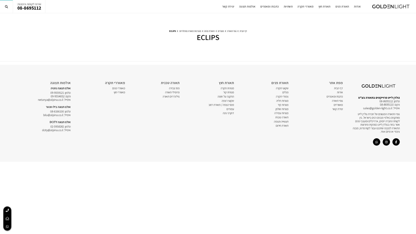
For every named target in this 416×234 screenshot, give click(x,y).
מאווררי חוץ (119, 92)
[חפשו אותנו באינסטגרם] (386, 142)
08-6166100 (57, 111)
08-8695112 (29, 8)
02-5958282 (57, 126)
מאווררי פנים (118, 88)
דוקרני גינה (228, 113)
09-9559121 (57, 93)
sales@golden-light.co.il (377, 108)
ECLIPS (172, 31)
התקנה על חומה (226, 96)
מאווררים (338, 105)
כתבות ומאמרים (335, 96)
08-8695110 (387, 104)
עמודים (230, 109)
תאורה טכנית (281, 117)
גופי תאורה (337, 101)
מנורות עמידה (281, 113)
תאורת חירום (282, 125)
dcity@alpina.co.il (52, 130)
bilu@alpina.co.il (53, 115)
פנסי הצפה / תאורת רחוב (221, 105)
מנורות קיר (283, 105)
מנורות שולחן (282, 109)
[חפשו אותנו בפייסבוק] (396, 142)
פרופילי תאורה (172, 92)
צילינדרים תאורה (171, 96)
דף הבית (338, 88)
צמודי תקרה (282, 96)
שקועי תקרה (282, 88)
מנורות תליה (282, 101)
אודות (340, 92)
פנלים (285, 92)
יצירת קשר (337, 109)
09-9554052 (58, 96)
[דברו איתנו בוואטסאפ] (376, 142)
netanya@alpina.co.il (50, 100)
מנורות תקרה (227, 88)
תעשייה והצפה (281, 121)
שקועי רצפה (228, 101)
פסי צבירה (174, 88)
